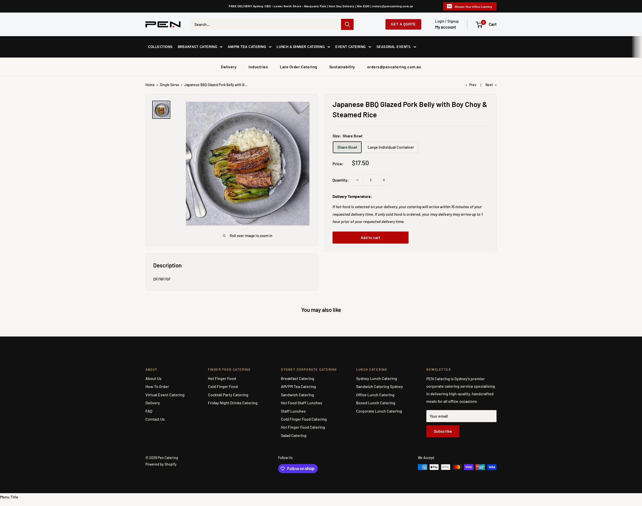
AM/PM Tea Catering (298, 386)
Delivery (228, 66)
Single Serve (169, 85)
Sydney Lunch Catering (376, 378)
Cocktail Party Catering (228, 394)
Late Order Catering (298, 66)
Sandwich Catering (297, 394)
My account (445, 26)
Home (150, 85)
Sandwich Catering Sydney (379, 386)
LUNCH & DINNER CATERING (301, 47)
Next (489, 85)
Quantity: (341, 180)
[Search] (347, 24)
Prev (472, 85)
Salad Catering (293, 435)
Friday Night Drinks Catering (233, 402)
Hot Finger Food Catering (303, 427)
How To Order (157, 386)
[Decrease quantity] (357, 180)
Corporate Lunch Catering (379, 411)
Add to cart (370, 237)
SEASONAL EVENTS (393, 47)
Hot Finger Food (222, 378)
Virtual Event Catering (165, 394)
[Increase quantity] (384, 180)
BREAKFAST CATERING (197, 47)
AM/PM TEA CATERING (247, 47)
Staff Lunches (293, 411)
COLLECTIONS (160, 47)
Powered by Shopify (161, 464)
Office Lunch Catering (375, 394)
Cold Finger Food (223, 386)
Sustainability (342, 66)
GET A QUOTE (403, 24)
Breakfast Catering (297, 378)
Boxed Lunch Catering (375, 402)
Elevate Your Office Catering (473, 6)
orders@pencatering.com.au (394, 66)
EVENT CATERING (350, 47)
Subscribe (443, 431)
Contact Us (155, 419)
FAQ (148, 411)
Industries (258, 66)
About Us (153, 378)
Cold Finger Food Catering (304, 419)
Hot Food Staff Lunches (301, 402)
